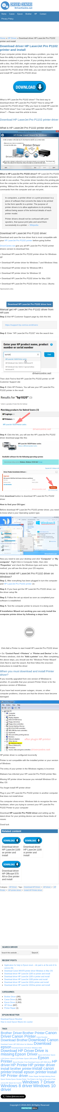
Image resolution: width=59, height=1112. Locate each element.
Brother (28, 14)
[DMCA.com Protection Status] (29, 1109)
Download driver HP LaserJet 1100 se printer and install (27, 974)
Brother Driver (10, 997)
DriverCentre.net (7, 246)
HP (35, 14)
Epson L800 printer (30, 1058)
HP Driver (12, 38)
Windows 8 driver (17, 1085)
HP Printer (19, 1065)
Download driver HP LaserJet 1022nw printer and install (27, 985)
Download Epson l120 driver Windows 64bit (27, 1048)
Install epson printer (29, 1072)
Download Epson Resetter (11, 1019)
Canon (11, 14)
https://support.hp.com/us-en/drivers (21, 325)
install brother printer (16, 1068)
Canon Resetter (41, 1037)
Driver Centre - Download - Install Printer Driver (16, 5)
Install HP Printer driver (33, 890)
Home (3, 14)
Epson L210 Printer (17, 1058)
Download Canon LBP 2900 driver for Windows (17, 1044)
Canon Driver (9, 999)
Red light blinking (44, 1076)
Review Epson (11, 1079)
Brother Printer (33, 1033)
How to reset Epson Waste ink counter (17, 1022)
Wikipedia (34, 225)
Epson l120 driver (44, 1055)
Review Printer (21, 1079)
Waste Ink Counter (15, 1083)
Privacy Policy (7, 19)
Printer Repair (10, 1008)
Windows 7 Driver (38, 1082)
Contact (43, 14)
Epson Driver (9, 1002)
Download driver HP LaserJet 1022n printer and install (26, 982)
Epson (20, 14)
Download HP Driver (32, 887)
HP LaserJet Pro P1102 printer (18, 240)
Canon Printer (24, 1036)
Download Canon (43, 1040)
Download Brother (14, 1040)
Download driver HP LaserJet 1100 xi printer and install (27, 976)
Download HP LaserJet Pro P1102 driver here (29, 304)
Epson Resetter (18, 1062)
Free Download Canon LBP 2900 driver (37, 1062)
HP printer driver (14, 890)
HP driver (47, 887)
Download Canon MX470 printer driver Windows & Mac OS (28, 971)
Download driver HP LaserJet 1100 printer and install (26, 979)
